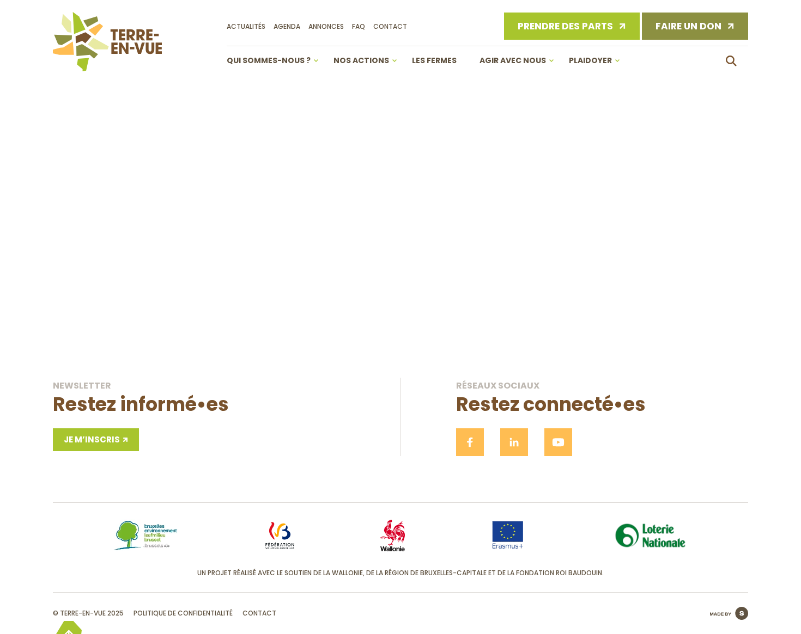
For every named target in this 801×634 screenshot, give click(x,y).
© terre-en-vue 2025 (88, 613)
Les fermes (434, 60)
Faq (358, 26)
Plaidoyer (590, 60)
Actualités (246, 26)
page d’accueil (400, 308)
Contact (390, 26)
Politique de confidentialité (183, 613)
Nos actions (361, 60)
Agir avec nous (513, 60)
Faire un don (688, 26)
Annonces (326, 26)
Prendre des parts (565, 26)
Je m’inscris (92, 439)
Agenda (287, 26)
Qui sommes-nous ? (269, 60)
